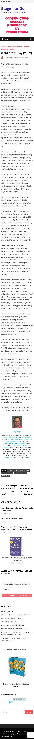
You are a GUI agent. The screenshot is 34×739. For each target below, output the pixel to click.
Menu (6, 39)
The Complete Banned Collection (12, 625)
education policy (17, 46)
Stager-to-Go (13, 8)
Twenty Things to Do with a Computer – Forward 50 (17, 437)
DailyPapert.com (8, 457)
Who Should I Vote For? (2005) (11, 618)
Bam (12, 736)
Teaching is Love (7, 611)
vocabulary (5, 475)
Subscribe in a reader (8, 695)
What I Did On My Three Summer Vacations (16, 615)
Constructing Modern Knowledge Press (15, 443)
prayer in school (7, 473)
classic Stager (6, 46)
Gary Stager (9, 57)
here (28, 457)
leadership (4, 49)
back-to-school (24, 470)
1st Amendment (12, 470)
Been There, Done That (9, 622)
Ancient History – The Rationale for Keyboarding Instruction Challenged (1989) (16, 528)
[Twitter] (17, 463)
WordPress (4, 736)
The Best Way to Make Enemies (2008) (14, 629)
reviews (20, 563)
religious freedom (20, 473)
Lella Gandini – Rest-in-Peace (12, 519)
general (27, 46)
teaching (12, 49)
